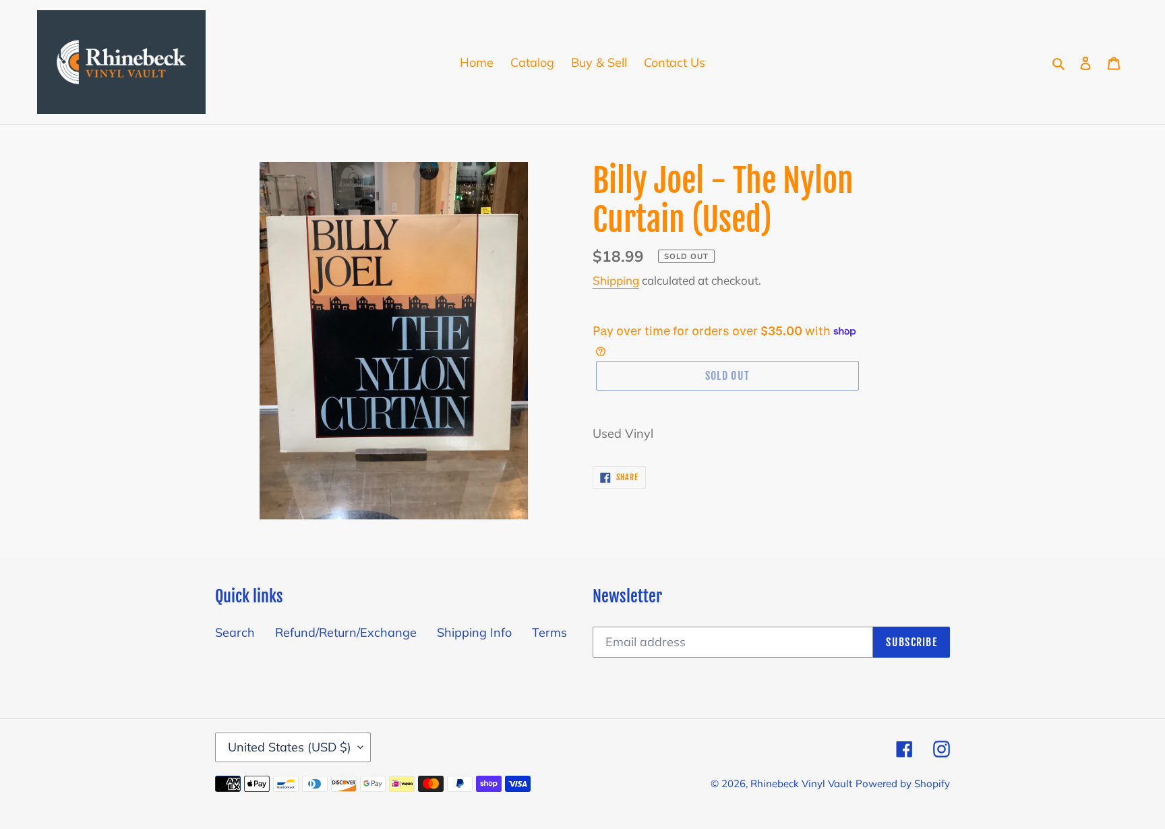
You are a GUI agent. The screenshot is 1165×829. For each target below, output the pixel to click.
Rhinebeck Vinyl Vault (801, 783)
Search (235, 632)
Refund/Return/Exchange (346, 632)
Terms (549, 632)
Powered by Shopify (903, 783)
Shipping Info (474, 632)
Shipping (616, 280)
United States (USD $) (289, 747)
